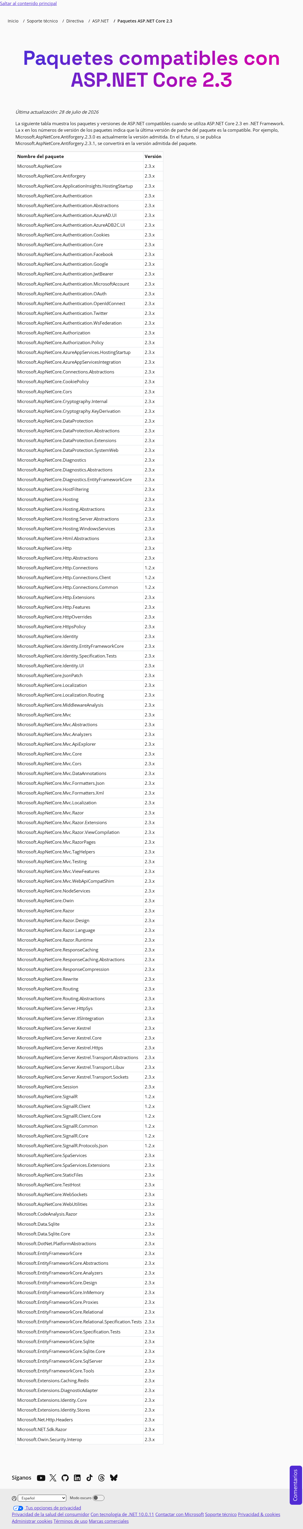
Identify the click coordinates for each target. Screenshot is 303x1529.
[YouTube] (41, 1478)
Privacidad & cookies (259, 1514)
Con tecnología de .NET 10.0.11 (122, 1514)
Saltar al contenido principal (28, 3)
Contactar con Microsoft (179, 1514)
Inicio (13, 21)
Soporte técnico (42, 21)
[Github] (65, 1478)
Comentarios (295, 1485)
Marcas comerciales (109, 1521)
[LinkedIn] (77, 1478)
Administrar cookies (32, 1521)
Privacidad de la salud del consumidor (50, 1514)
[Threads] (101, 1478)
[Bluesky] (114, 1478)
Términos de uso (71, 1521)
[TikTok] (89, 1478)
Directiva (75, 21)
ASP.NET (100, 21)
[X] (53, 1478)
